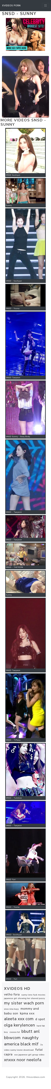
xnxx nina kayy (11, 1009)
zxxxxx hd (15, 1032)
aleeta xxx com (19, 1019)
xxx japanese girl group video (29, 1054)
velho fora (12, 994)
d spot (40, 1019)
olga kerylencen (19, 1025)
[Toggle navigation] (45, 5)
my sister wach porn (24, 1003)
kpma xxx (27, 1013)
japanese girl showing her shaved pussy (24, 998)
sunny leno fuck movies (33, 994)
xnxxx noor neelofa (22, 1060)
